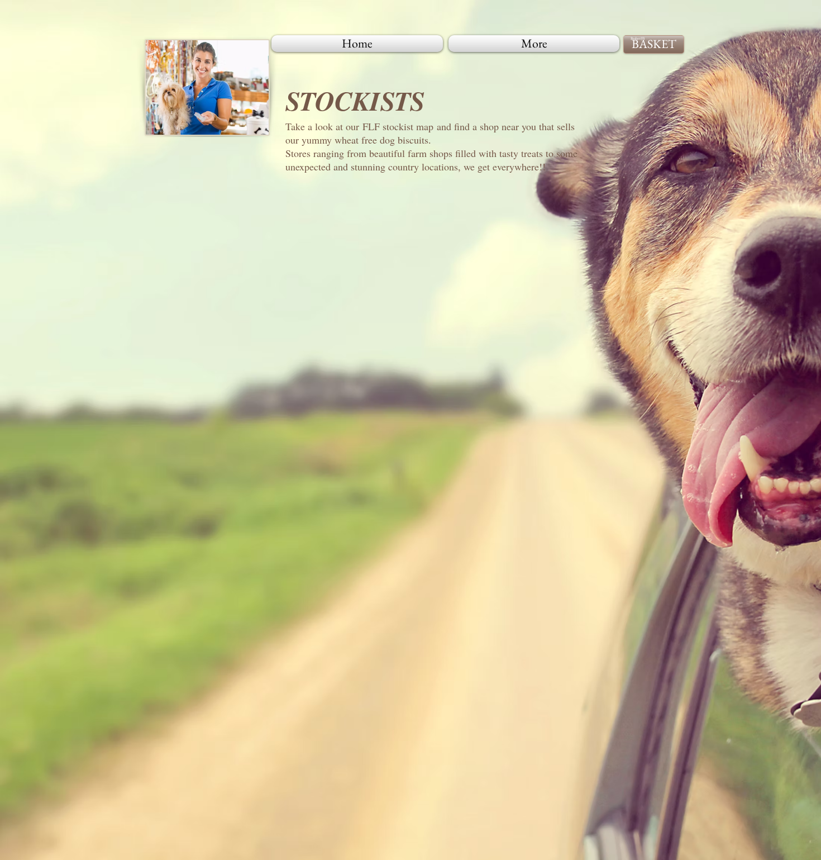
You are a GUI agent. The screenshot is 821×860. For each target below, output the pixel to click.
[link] (638, 38)
